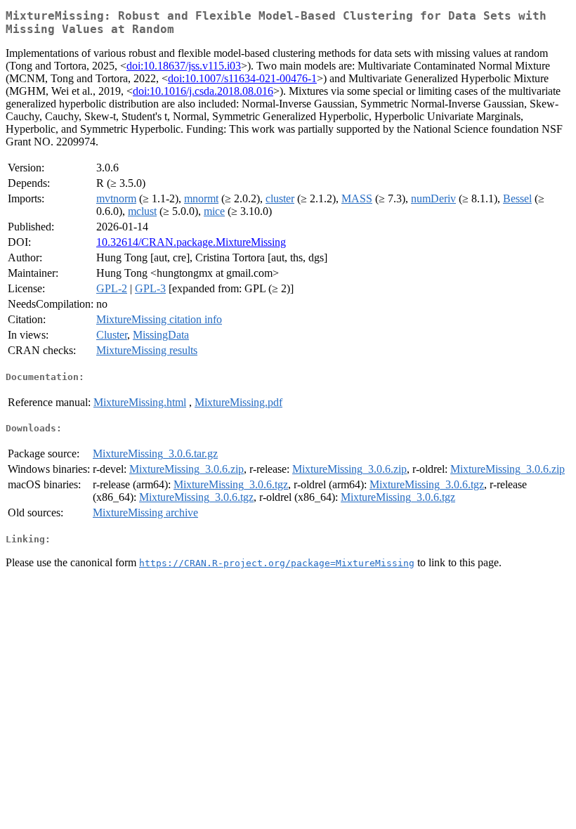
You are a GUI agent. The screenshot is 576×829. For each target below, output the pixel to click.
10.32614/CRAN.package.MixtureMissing (191, 242)
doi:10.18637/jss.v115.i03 (183, 66)
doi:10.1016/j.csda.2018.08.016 (203, 91)
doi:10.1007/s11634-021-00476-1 (242, 78)
